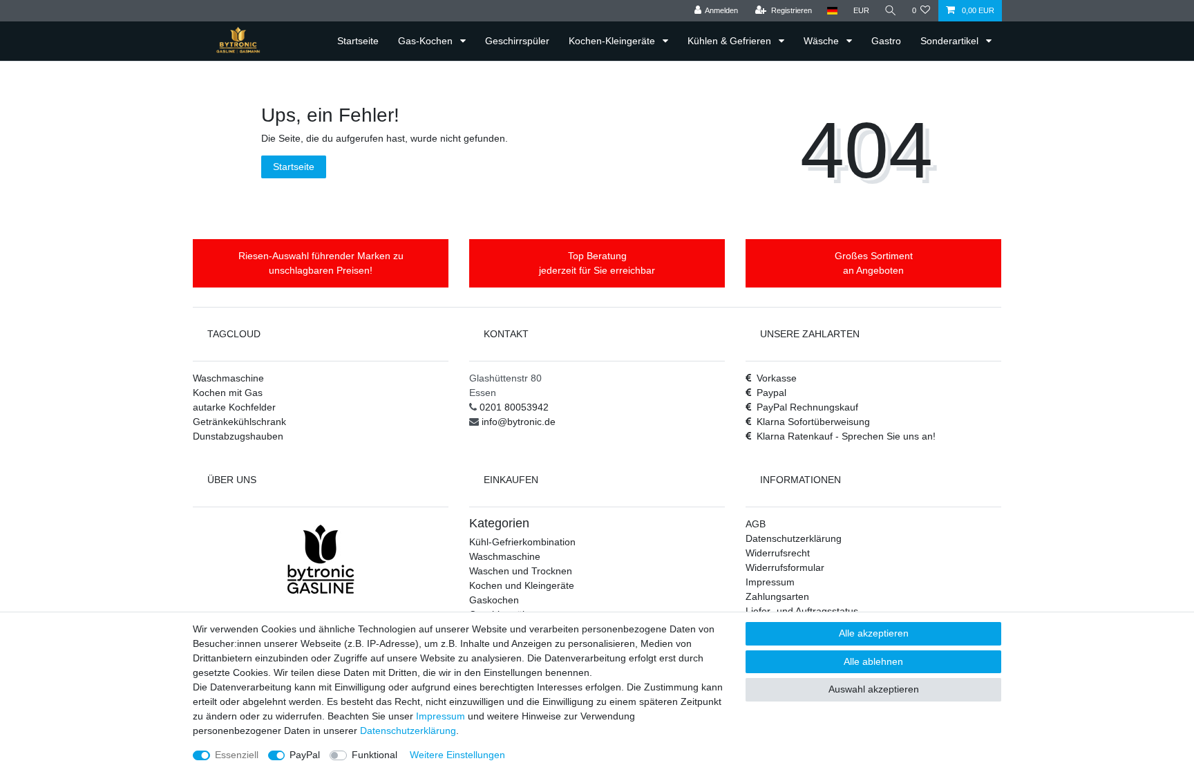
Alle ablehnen (873, 661)
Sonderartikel (950, 40)
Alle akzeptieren (874, 633)
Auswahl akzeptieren (873, 689)
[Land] (832, 10)
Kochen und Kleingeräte (521, 585)
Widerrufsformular (785, 567)
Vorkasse (777, 378)
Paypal (771, 392)
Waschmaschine (228, 378)
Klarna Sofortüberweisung (813, 421)
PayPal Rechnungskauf (807, 407)
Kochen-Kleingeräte (613, 40)
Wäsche (823, 40)
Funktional (374, 754)
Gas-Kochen (426, 40)
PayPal (305, 754)
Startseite (358, 40)
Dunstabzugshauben (238, 436)
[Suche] (890, 10)
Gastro (886, 40)
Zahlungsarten (777, 596)
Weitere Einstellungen (457, 754)
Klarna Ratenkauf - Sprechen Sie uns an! (846, 436)
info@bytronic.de (519, 421)
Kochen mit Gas (228, 392)
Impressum (770, 581)
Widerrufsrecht (778, 552)
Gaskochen (494, 599)
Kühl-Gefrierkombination (522, 541)
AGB (756, 523)
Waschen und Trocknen (520, 570)
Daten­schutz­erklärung (408, 730)
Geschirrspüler (517, 40)
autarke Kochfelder (234, 407)
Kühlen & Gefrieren (731, 40)
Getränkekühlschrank (239, 421)
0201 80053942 (514, 407)
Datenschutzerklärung (794, 538)
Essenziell (236, 754)
